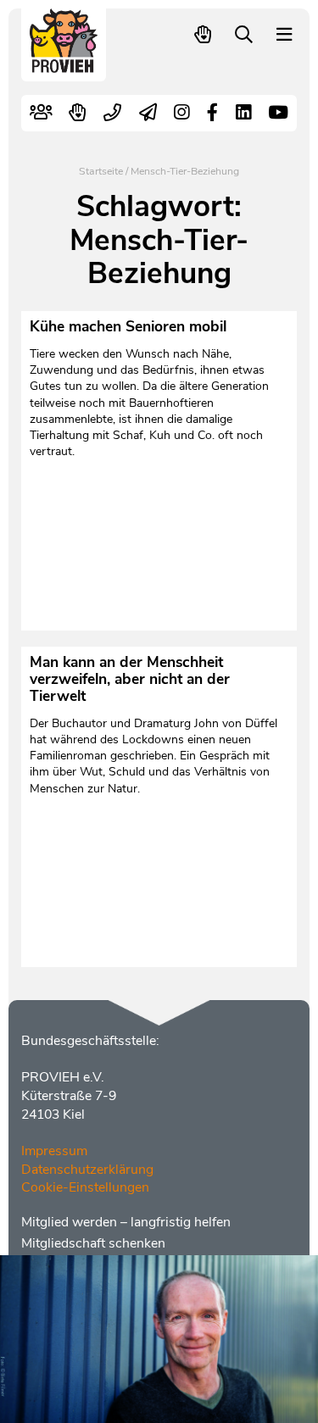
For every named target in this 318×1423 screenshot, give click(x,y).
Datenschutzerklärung (87, 1169)
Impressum (54, 1151)
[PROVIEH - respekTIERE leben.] (64, 65)
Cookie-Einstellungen (85, 1187)
